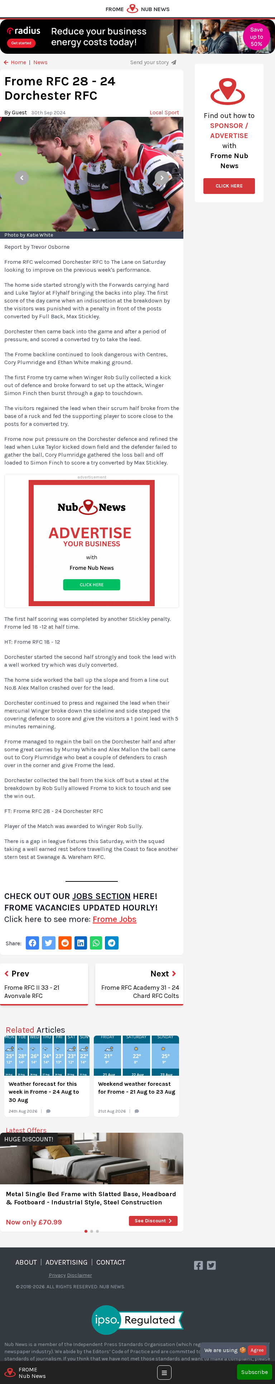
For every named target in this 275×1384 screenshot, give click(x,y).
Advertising (66, 1262)
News (40, 62)
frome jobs (114, 919)
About (26, 1262)
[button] (86, 1231)
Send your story (150, 62)
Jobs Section (101, 896)
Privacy (57, 1275)
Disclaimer (79, 1275)
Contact (110, 1262)
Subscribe (254, 1372)
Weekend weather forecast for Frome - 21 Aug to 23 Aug (136, 1087)
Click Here (229, 186)
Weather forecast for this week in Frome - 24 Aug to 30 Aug (44, 1091)
